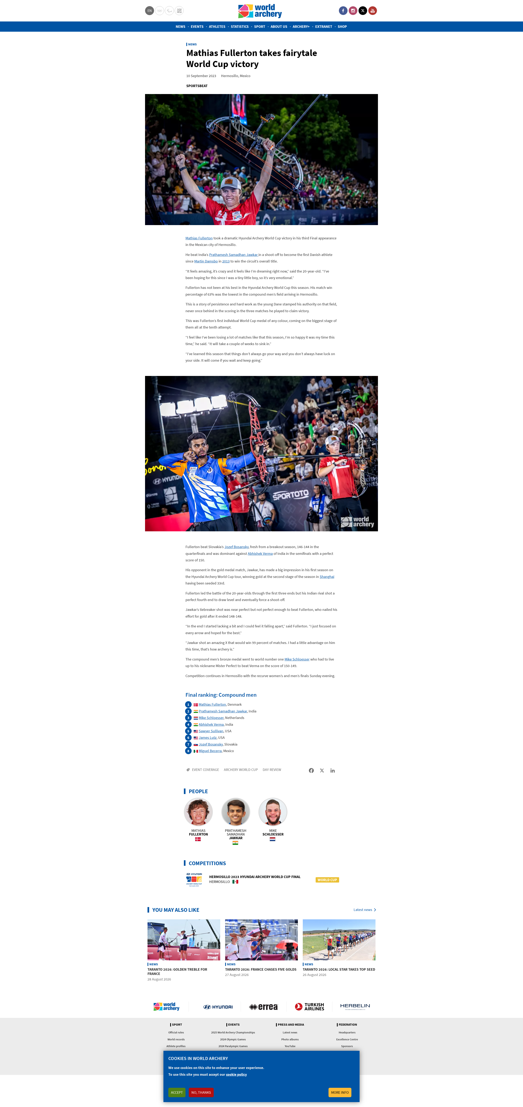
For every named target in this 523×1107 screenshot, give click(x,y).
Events (197, 26)
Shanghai (327, 576)
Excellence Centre (347, 1039)
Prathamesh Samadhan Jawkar (233, 254)
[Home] (260, 11)
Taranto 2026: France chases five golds (260, 969)
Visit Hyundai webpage (217, 1007)
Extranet (323, 26)
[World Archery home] (168, 1007)
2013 (226, 261)
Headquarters (347, 1032)
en (150, 10)
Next (381, 951)
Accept (177, 1092)
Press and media (291, 1024)
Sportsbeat (197, 85)
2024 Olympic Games (233, 1039)
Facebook (343, 10)
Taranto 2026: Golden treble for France (177, 971)
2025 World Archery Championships (233, 1032)
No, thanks (201, 1092)
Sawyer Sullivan (211, 731)
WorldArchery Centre (179, 10)
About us (279, 26)
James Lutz (208, 737)
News (180, 26)
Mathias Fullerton (199, 238)
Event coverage (205, 769)
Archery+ (301, 26)
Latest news (363, 909)
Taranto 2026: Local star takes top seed (339, 969)
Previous (142, 951)
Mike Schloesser (297, 659)
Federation (348, 1024)
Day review (272, 769)
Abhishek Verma (260, 553)
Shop (342, 26)
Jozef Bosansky (236, 546)
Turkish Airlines (309, 1007)
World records (176, 1039)
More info (340, 1092)
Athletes (217, 26)
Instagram (353, 10)
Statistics (240, 26)
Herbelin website (355, 1007)
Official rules (176, 1032)
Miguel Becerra (210, 750)
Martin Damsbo (206, 261)
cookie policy (236, 1074)
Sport (259, 26)
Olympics (159, 10)
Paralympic (169, 10)
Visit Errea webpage (263, 1007)
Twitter (362, 10)
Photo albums (290, 1039)
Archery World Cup (241, 769)
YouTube (372, 10)
